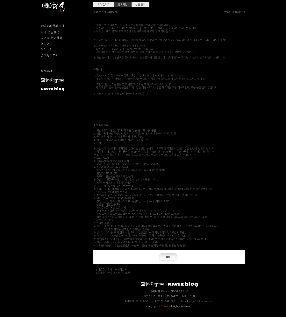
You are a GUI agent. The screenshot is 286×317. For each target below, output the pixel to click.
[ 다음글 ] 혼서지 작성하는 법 (111, 269)
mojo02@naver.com (201, 301)
